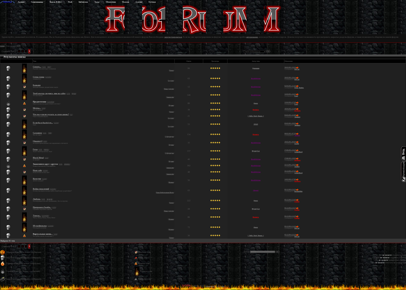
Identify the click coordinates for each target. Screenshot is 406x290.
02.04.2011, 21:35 (290, 86)
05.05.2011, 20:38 (290, 123)
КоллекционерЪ (210, 286)
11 (48, 149)
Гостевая (152, 2)
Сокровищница (37, 2)
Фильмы (171, 182)
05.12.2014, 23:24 (290, 234)
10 (75, 93)
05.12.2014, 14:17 (290, 208)
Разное (171, 70)
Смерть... (37, 67)
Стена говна (38, 77)
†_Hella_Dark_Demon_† (256, 116)
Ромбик (296, 201)
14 (49, 199)
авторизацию (252, 37)
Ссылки (139, 2)
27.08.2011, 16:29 (290, 150)
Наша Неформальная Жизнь (165, 192)
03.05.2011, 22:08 (290, 115)
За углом (171, 80)
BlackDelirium (256, 78)
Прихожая (7, 2)
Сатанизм (37, 133)
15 (51, 199)
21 (69, 164)
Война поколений (41, 189)
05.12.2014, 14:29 (290, 216)
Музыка (171, 105)
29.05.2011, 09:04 (290, 142)
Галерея (21, 2)
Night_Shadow (299, 88)
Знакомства (170, 97)
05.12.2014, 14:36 (290, 226)
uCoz (223, 286)
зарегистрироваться (173, 37)
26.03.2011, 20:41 (290, 77)
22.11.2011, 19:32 (290, 165)
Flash (70, 2)
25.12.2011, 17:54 (290, 171)
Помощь (125, 2)
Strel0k (296, 144)
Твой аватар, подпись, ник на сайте (49, 93)
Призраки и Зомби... (42, 207)
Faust (296, 96)
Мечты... (37, 108)
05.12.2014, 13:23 (290, 189)
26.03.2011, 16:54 (290, 67)
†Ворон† (297, 135)
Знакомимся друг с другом (45, 164)
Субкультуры (169, 136)
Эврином (297, 117)
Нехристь (256, 109)
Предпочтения (39, 101)
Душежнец (255, 68)
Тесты (97, 2)
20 (67, 164)
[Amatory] (37, 141)
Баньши (36, 85)
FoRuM (2, 46)
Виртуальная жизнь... (43, 234)
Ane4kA (297, 166)
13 (47, 199)
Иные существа (169, 89)
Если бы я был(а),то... (43, 122)
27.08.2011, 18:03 (290, 158)
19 (65, 164)
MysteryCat (256, 151)
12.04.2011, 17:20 (290, 102)
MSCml (296, 69)
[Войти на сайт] (403, 153)
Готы (35, 149)
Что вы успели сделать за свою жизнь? (51, 114)
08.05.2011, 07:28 (290, 133)
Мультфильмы (40, 225)
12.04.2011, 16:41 (290, 94)
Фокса (256, 103)
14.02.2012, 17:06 (290, 179)
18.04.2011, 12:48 (290, 109)
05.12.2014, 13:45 (290, 199)
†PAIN (256, 124)
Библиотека (83, 2)
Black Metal (38, 157)
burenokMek (298, 191)
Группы (171, 145)
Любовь (36, 199)
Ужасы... (37, 215)
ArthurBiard (298, 152)
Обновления (111, 2)
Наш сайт (37, 170)
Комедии (37, 178)
